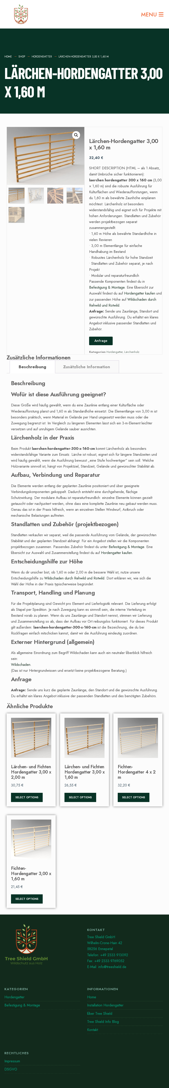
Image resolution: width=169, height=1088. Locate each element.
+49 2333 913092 (114, 955)
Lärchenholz (131, 352)
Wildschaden (20, 664)
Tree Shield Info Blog (103, 1021)
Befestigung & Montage (107, 287)
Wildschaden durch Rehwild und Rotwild (74, 578)
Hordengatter (42, 57)
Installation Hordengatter (105, 1005)
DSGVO (10, 1069)
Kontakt (92, 1029)
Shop (21, 57)
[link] (42, 946)
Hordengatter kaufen (139, 293)
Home (8, 57)
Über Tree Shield (99, 1013)
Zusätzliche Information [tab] (86, 367)
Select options (26, 797)
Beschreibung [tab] (32, 367)
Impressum (12, 1061)
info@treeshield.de (112, 966)
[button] (76, 135)
